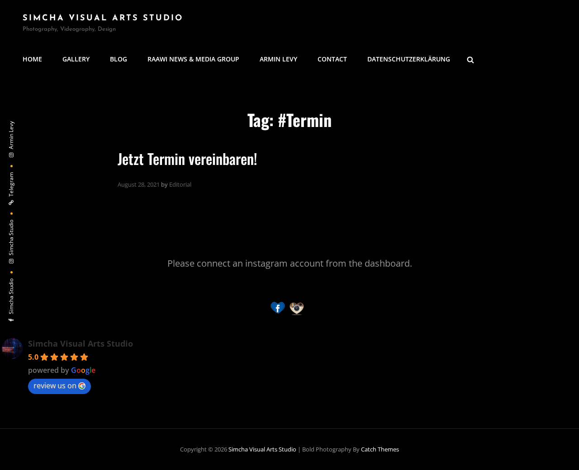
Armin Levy (278, 59)
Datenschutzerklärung (408, 59)
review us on (54, 385)
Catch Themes (380, 449)
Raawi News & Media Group (193, 59)
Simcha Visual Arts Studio (103, 18)
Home (32, 59)
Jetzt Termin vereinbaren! (187, 158)
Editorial (180, 184)
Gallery (76, 59)
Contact (332, 59)
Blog (118, 59)
